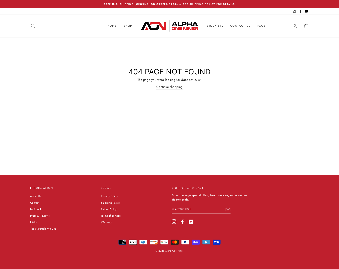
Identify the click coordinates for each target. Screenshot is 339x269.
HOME (112, 26)
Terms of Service (111, 216)
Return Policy (109, 209)
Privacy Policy (109, 196)
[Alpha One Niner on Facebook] (182, 221)
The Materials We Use (43, 229)
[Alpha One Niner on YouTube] (191, 221)
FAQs (261, 26)
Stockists (215, 26)
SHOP (128, 26)
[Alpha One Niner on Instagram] (174, 221)
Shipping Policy (110, 203)
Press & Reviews (39, 216)
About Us (35, 196)
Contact (34, 203)
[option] (169, 4)
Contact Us (240, 26)
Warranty (106, 222)
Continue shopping (169, 87)
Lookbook (35, 209)
